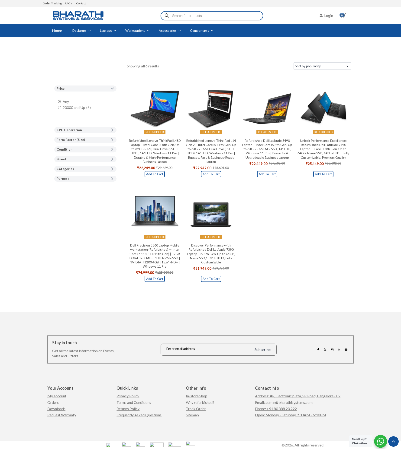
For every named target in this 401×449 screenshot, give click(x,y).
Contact (81, 3)
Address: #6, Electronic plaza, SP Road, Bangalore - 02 (297, 396)
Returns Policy (127, 408)
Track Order (196, 408)
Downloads (56, 408)
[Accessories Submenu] (181, 30)
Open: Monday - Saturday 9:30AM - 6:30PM (290, 415)
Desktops (79, 30)
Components (199, 30)
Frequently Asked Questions (139, 415)
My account (56, 396)
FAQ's (69, 3)
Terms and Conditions (133, 402)
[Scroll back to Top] (393, 441)
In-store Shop (196, 396)
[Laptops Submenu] (116, 30)
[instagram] (332, 349)
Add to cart (154, 174)
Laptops (106, 30)
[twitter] (325, 349)
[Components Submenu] (213, 30)
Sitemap (192, 415)
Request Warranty (61, 415)
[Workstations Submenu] (149, 30)
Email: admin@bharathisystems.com (284, 402)
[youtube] (346, 349)
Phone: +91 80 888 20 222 (276, 408)
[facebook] (318, 349)
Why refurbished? (200, 402)
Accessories (168, 30)
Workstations (135, 30)
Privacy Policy (127, 396)
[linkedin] (339, 349)
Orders (53, 402)
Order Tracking (52, 3)
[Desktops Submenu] (91, 30)
